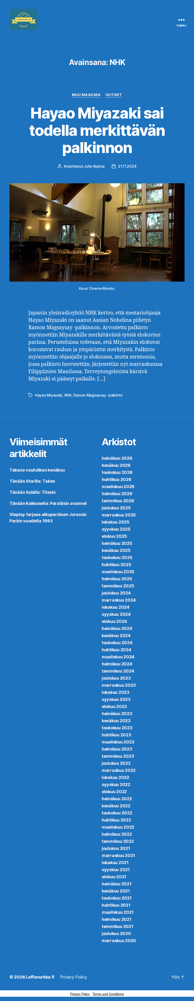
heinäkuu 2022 (117, 798)
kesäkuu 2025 (116, 550)
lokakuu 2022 (115, 777)
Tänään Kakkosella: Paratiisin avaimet (48, 503)
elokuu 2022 (114, 791)
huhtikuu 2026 (116, 479)
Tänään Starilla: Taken (32, 481)
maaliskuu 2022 (118, 827)
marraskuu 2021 (118, 855)
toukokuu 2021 (117, 898)
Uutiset (114, 95)
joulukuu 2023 (116, 678)
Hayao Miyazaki (48, 395)
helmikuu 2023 (117, 749)
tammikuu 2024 (118, 671)
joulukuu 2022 (116, 763)
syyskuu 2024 (116, 614)
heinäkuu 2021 (117, 883)
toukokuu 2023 (117, 727)
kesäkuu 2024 (116, 635)
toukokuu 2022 (117, 812)
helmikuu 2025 (117, 578)
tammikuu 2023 (118, 756)
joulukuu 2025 (116, 507)
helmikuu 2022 (117, 834)
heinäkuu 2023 (117, 713)
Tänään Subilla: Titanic (32, 492)
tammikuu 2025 (118, 585)
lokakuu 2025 (115, 522)
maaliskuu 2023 (118, 741)
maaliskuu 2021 (118, 912)
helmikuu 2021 (117, 919)
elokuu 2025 (114, 536)
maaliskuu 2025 (118, 571)
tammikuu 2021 (117, 926)
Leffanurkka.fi (40, 977)
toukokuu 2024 (117, 642)
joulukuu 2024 (116, 592)
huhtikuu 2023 (116, 734)
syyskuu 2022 (116, 784)
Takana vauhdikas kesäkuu (37, 470)
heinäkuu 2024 (117, 628)
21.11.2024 (127, 166)
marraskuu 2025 (119, 514)
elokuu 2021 (114, 876)
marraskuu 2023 (119, 685)
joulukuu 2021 (116, 848)
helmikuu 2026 (117, 493)
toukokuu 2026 (117, 472)
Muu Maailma (86, 95)
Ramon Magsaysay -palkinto (98, 395)
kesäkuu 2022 (116, 805)
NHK (68, 395)
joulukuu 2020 (116, 933)
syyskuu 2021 (116, 869)
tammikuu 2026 (118, 500)
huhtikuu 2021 (116, 905)
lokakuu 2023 (115, 692)
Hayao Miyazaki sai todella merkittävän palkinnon (97, 130)
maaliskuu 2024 (118, 656)
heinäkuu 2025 (117, 543)
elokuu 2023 (114, 706)
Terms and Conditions (108, 994)
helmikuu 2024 (117, 663)
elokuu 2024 (114, 621)
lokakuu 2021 (115, 862)
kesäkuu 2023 (116, 720)
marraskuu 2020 (119, 940)
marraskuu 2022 (119, 770)
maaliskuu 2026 (118, 486)
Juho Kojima (94, 166)
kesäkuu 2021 (116, 890)
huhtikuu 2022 (116, 819)
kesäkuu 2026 (116, 465)
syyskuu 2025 (116, 529)
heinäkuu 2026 (117, 458)
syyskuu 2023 (116, 699)
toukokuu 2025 (117, 557)
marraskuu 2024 (119, 600)
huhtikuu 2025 (116, 564)
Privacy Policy (73, 977)
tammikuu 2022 (118, 841)
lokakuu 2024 (115, 607)
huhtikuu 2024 (116, 649)
